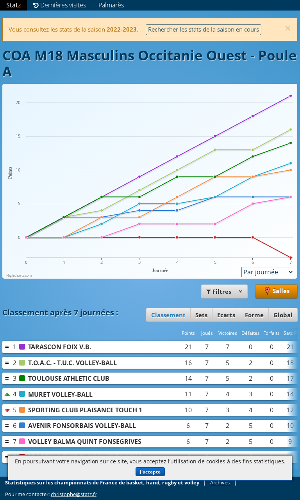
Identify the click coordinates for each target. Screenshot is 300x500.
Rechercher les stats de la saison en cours (203, 29)
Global (283, 315)
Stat (13, 5)
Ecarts (226, 315)
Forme (254, 315)
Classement (168, 315)
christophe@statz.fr (73, 494)
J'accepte (150, 472)
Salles (280, 291)
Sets (201, 315)
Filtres (222, 291)
